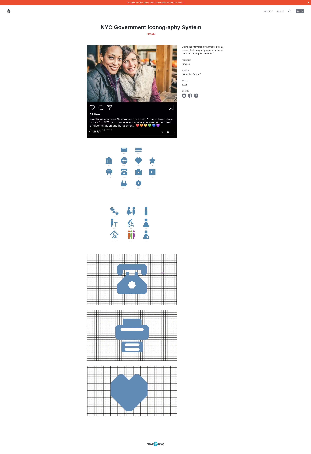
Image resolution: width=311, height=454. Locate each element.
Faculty (268, 11)
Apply (300, 11)
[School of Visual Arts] (155, 444)
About (280, 11)
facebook (190, 96)
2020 (184, 84)
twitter (184, 96)
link (196, 96)
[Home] (8, 11)
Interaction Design (190, 74)
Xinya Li (151, 34)
